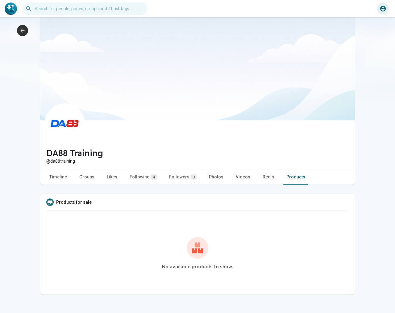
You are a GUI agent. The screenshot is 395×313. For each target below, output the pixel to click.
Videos (243, 176)
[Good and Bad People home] (11, 8)
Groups (86, 176)
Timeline (58, 176)
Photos (216, 176)
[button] (383, 9)
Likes (112, 176)
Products (295, 176)
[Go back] (22, 30)
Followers (182, 176)
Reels (268, 176)
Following (142, 176)
